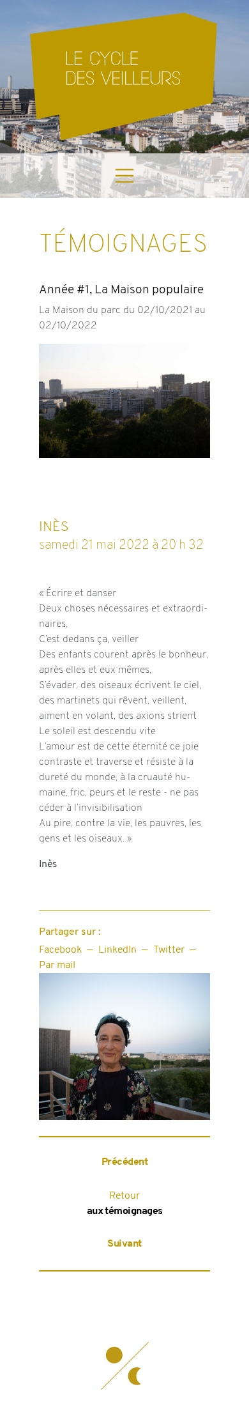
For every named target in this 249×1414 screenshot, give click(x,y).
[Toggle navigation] (124, 175)
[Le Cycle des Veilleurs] (124, 77)
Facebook (60, 950)
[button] (124, 1366)
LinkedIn (117, 950)
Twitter (169, 950)
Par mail (57, 965)
